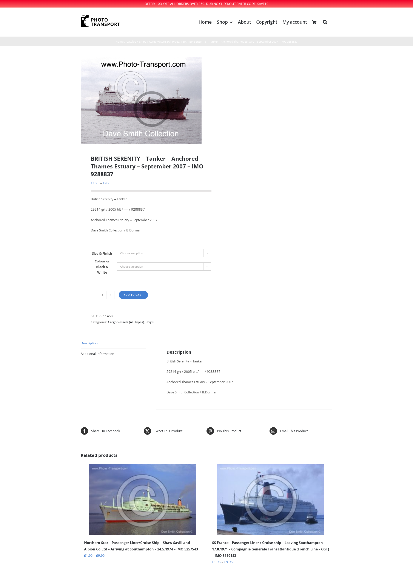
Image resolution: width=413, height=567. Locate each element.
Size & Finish (102, 253)
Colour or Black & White (102, 266)
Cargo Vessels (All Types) (126, 322)
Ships (150, 322)
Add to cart (133, 294)
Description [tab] (89, 343)
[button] (325, 22)
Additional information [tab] (97, 353)
